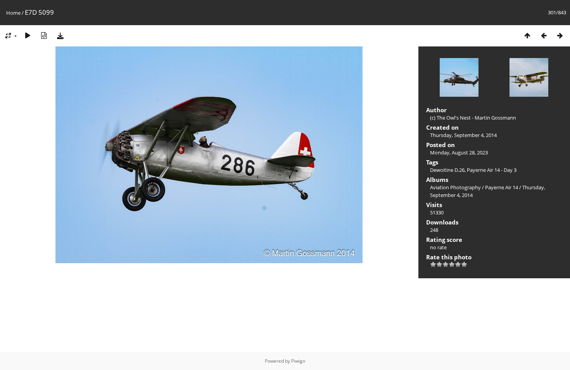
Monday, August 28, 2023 (459, 152)
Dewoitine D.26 (447, 169)
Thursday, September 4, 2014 (463, 135)
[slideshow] (27, 35)
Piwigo (298, 361)
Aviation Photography (455, 187)
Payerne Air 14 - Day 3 (491, 169)
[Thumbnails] (527, 35)
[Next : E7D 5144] (560, 35)
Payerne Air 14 (501, 187)
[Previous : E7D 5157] (543, 35)
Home (13, 12)
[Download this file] (60, 35)
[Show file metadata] (44, 35)
